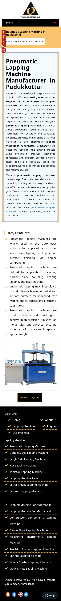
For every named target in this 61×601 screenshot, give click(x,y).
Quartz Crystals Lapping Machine (30, 562)
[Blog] (8, 595)
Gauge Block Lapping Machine (29, 530)
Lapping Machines (24, 426)
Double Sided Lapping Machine (29, 452)
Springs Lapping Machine (25, 556)
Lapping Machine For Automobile (30, 505)
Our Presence (21, 432)
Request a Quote (30, 397)
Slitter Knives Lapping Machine (29, 484)
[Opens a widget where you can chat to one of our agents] (50, 596)
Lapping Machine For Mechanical (30, 511)
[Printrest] (20, 595)
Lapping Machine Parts (24, 478)
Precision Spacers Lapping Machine (32, 549)
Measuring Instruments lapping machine (33, 540)
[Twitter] (26, 595)
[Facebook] (14, 595)
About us (51, 420)
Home (9, 41)
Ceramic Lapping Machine (26, 491)
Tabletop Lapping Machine (26, 472)
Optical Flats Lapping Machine (29, 568)
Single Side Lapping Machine (28, 459)
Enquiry (52, 426)
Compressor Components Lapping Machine (33, 521)
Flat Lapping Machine (23, 465)
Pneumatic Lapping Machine (27, 446)
